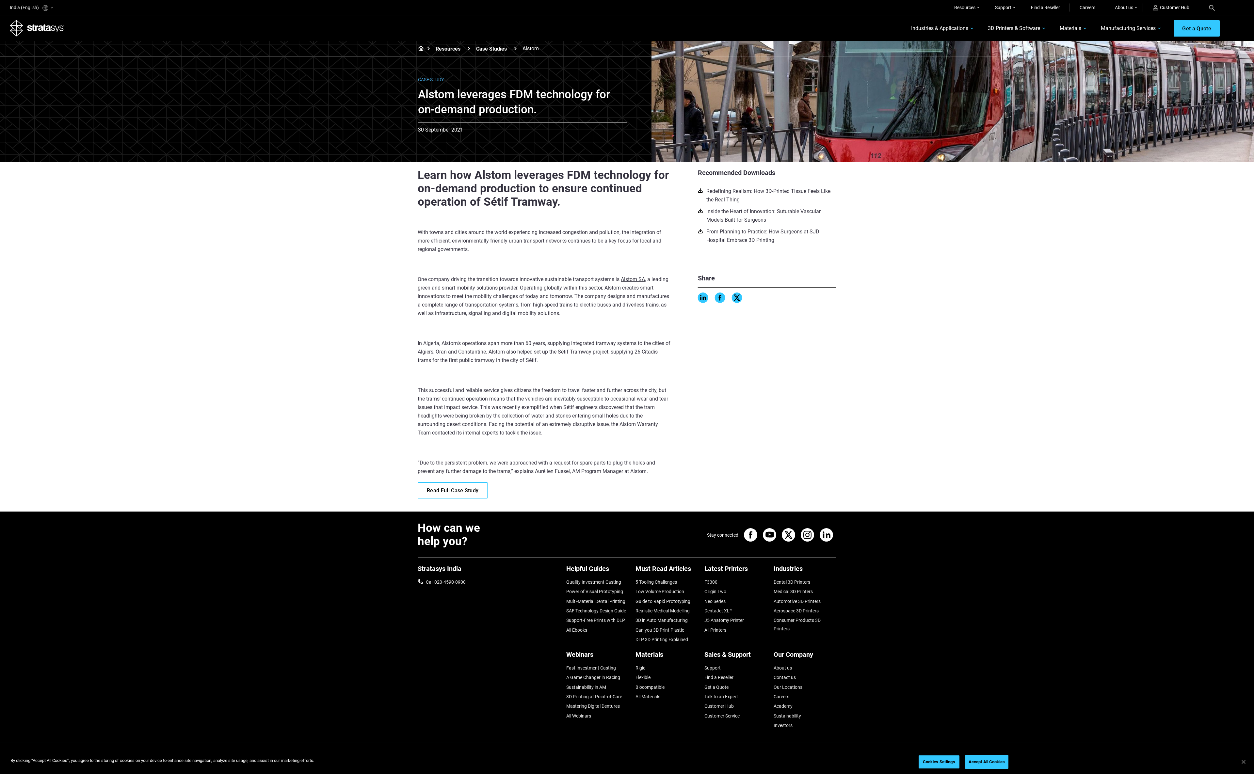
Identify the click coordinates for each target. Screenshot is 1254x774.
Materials (1070, 28)
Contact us (785, 677)
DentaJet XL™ (718, 610)
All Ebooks (576, 630)
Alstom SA (633, 279)
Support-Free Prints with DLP (595, 620)
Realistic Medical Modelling (662, 610)
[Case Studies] (515, 48)
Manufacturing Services (1128, 28)
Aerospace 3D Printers (796, 610)
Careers (1087, 7)
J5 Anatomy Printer (724, 620)
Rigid (640, 668)
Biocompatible (650, 687)
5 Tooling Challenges (656, 582)
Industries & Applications (939, 28)
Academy (783, 706)
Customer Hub (1174, 7)
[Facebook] (720, 297)
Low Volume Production (659, 591)
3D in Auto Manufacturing (661, 620)
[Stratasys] (37, 28)
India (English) (25, 7)
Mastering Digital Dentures (593, 706)
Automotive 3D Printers (797, 601)
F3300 (710, 582)
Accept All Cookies (987, 761)
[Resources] (469, 48)
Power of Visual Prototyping (594, 591)
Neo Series (715, 601)
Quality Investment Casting (593, 582)
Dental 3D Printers (792, 582)
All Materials (647, 696)
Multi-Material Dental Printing (595, 601)
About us (1124, 7)
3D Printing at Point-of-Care (594, 696)
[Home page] (419, 49)
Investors (783, 725)
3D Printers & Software (1014, 28)
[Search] (1212, 7)
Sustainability (787, 716)
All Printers (715, 630)
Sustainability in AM (586, 687)
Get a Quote (716, 687)
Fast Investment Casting (591, 668)
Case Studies (491, 49)
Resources (964, 7)
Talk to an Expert (721, 696)
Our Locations (788, 687)
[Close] (1243, 762)
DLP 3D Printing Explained (661, 639)
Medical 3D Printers (793, 591)
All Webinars (578, 716)
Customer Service (722, 716)
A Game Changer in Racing (593, 677)
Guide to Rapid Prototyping (662, 601)
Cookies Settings (939, 761)
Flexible (643, 677)
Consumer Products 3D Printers (797, 624)
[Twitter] (737, 297)
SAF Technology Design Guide (596, 610)
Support (1003, 7)
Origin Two (715, 591)
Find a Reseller (1045, 7)
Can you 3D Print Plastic (659, 630)
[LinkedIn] (703, 297)
